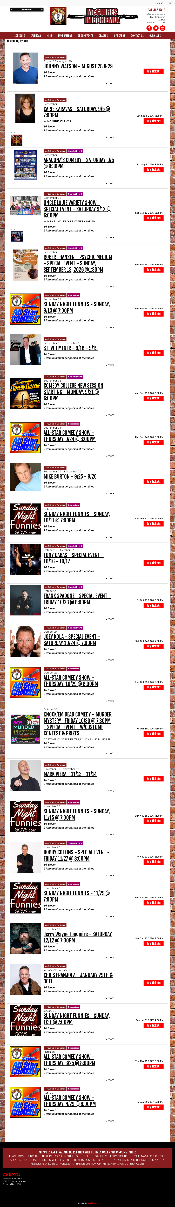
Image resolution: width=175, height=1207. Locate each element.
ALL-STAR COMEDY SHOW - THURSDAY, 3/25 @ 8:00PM (69, 1060)
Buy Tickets (153, 121)
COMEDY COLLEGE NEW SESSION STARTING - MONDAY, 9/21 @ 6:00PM (73, 392)
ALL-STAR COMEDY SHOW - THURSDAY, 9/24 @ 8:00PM (70, 436)
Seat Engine (93, 1203)
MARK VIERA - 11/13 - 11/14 (70, 774)
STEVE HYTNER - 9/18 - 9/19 (71, 348)
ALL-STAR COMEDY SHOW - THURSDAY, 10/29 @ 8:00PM (71, 681)
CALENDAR (35, 35)
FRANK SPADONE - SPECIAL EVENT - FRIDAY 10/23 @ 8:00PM (77, 599)
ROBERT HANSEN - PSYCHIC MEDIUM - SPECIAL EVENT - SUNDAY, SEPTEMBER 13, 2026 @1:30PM (78, 263)
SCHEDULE (19, 35)
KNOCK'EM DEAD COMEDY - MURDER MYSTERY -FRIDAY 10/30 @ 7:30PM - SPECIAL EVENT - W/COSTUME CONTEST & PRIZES (78, 724)
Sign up (159, 3)
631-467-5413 (156, 10)
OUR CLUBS (155, 35)
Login (170, 3)
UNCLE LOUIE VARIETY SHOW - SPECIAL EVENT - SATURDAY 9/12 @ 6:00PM (77, 209)
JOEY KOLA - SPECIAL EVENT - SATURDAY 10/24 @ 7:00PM (72, 640)
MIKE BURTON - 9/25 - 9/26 (70, 476)
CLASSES (103, 35)
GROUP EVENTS (85, 35)
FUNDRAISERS (65, 35)
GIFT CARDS (119, 35)
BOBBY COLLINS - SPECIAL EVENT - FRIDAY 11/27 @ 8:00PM (77, 855)
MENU (49, 35)
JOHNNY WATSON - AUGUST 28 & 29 (78, 66)
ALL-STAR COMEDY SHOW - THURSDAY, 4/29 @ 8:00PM (70, 1101)
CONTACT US (137, 35)
